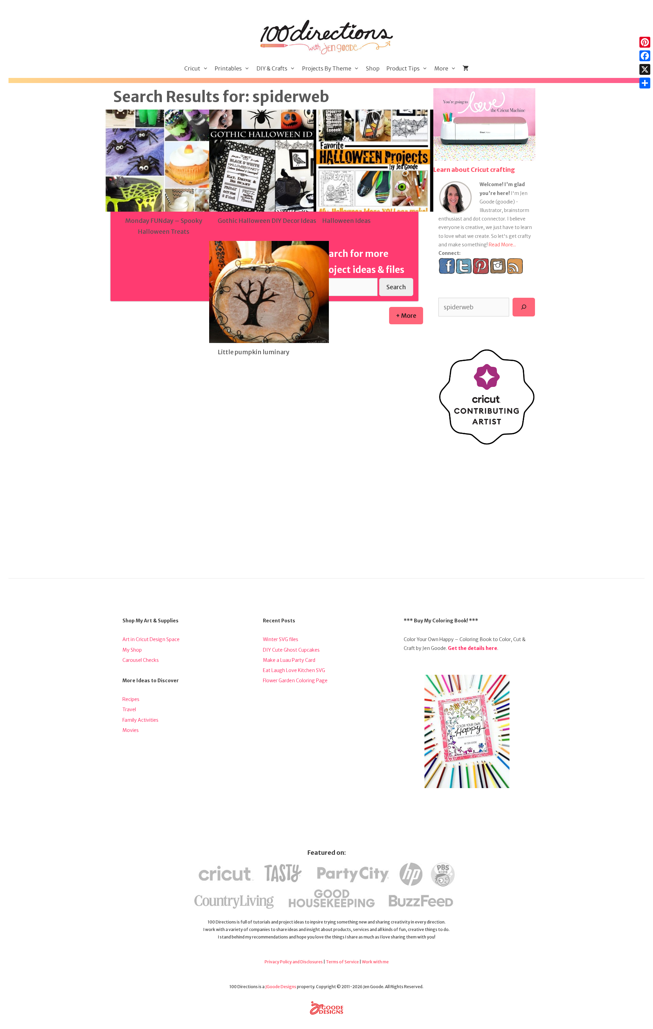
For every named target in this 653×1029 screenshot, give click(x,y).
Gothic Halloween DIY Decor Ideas (267, 221)
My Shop (132, 650)
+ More (406, 316)
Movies (130, 730)
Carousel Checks (140, 660)
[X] (645, 69)
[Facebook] (645, 56)
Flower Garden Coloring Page (295, 680)
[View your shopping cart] (465, 68)
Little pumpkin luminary (253, 352)
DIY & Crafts (271, 68)
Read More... (502, 245)
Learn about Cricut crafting (474, 170)
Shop (373, 68)
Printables (228, 68)
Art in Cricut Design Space (151, 639)
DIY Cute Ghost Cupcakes (291, 650)
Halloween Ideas (346, 221)
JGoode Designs (280, 986)
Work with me (375, 961)
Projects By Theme (326, 68)
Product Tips (403, 68)
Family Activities (140, 720)
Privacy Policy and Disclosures (294, 961)
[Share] (645, 83)
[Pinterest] (645, 42)
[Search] (524, 307)
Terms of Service (342, 961)
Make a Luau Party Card (289, 660)
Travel (129, 709)
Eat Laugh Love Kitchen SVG (294, 670)
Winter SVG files (280, 639)
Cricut (192, 68)
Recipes (130, 699)
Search (396, 287)
